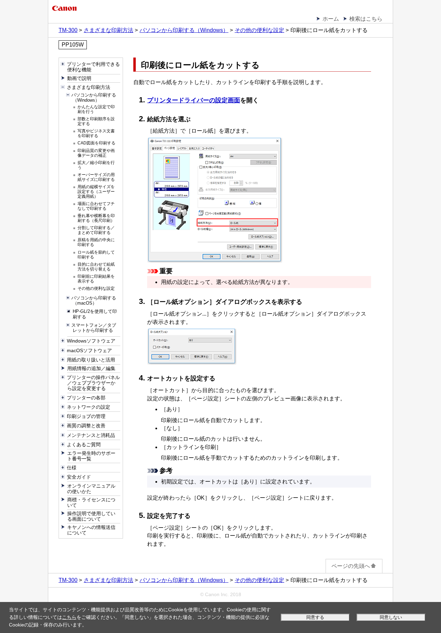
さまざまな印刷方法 (108, 30)
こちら (69, 617)
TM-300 (68, 30)
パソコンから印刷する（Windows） (184, 30)
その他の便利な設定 (259, 30)
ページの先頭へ (350, 566)
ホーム (330, 19)
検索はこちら (365, 19)
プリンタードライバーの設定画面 (193, 100)
